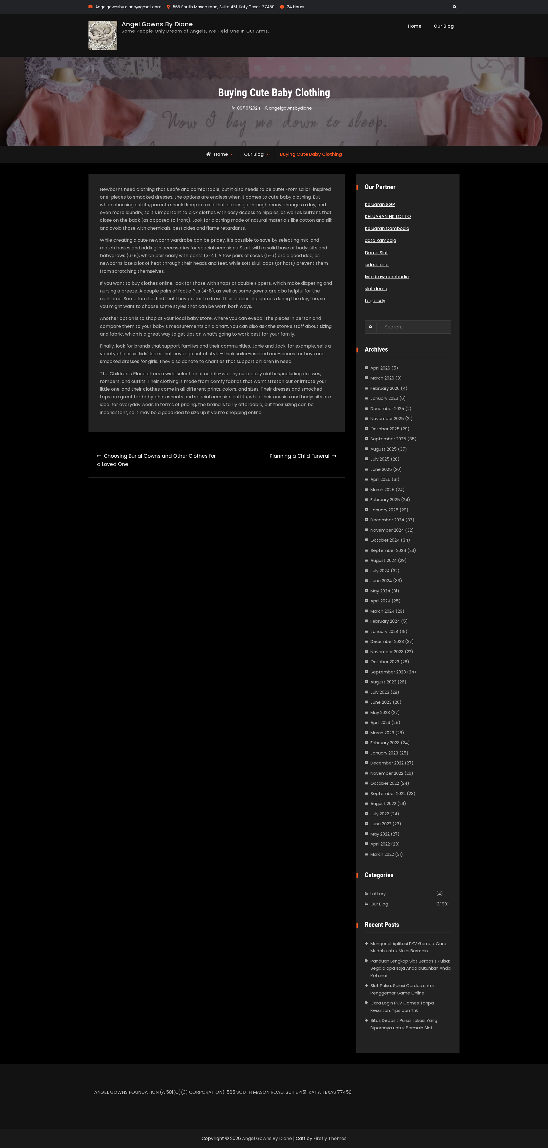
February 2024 (385, 621)
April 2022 (380, 844)
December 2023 (387, 641)
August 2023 (383, 682)
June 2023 (381, 702)
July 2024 (380, 571)
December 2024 (387, 520)
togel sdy (375, 300)
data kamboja (380, 240)
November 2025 (387, 418)
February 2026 (385, 388)
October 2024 (385, 540)
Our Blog (444, 26)
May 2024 (380, 591)
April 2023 (380, 722)
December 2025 (387, 408)
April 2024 (380, 601)
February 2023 (385, 743)
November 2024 (387, 530)
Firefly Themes (329, 1138)
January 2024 (384, 631)
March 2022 (382, 854)
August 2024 (383, 560)
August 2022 (383, 803)
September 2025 (388, 439)
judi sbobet (377, 264)
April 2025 (380, 479)
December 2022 (387, 763)
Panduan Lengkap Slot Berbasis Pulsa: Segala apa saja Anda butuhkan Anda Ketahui (410, 968)
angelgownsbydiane (290, 108)
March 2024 (382, 611)
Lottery (378, 894)
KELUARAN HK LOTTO (388, 216)
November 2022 (386, 773)
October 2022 (384, 783)
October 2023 (384, 662)
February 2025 (385, 500)
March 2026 (382, 378)
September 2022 (388, 793)
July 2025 (380, 459)
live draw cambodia (387, 276)
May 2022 (380, 834)
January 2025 (384, 510)
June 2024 (381, 581)
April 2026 (380, 368)
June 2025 (381, 469)
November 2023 (387, 652)
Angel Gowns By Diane (157, 24)
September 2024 (388, 550)
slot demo (376, 288)
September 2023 (388, 672)
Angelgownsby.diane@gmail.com (128, 7)
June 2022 (380, 824)
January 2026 (384, 398)
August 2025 (383, 449)
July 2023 (379, 692)
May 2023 (380, 712)
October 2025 (385, 429)
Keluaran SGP (380, 204)
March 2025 (382, 490)
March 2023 (382, 733)
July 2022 (379, 814)
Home (414, 26)
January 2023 (384, 753)
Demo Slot (376, 252)
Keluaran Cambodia (387, 228)
